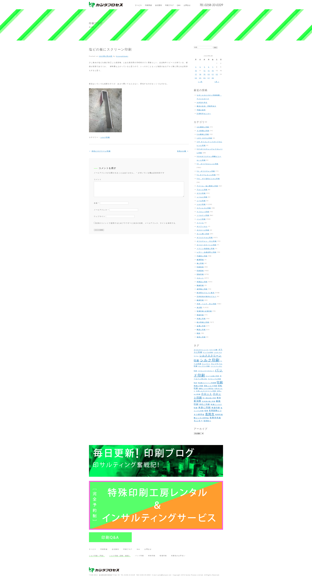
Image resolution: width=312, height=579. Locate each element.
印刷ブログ (169, 5)
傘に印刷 (200, 263)
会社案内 (158, 5)
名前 (96, 203)
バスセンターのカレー (206, 371)
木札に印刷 (204, 404)
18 (200, 74)
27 (209, 78)
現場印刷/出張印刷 (204, 311)
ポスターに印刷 (203, 230)
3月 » (217, 82)
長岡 (206, 411)
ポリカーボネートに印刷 (206, 245)
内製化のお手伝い (178, 556)
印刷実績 (148, 5)
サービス (138, 5)
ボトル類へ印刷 (203, 234)
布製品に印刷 (202, 282)
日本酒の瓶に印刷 (208, 401)
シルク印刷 (105, 137)
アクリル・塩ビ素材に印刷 (207, 186)
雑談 (198, 333)
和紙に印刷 (198, 386)
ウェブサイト (99, 216)
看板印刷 (200, 315)
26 (204, 78)
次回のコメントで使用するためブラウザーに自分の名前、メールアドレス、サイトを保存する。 (136, 223)
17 (196, 74)
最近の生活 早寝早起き (206, 106)
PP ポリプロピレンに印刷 (207, 164)
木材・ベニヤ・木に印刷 (206, 304)
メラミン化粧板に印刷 (205, 248)
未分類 (199, 307)
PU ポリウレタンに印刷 (206, 175)
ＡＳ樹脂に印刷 (203, 131)
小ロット (200, 278)
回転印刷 (200, 274)
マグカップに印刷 (214, 379)
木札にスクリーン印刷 (101, 151)
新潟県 (197, 401)
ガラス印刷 (201, 193)
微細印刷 (200, 285)
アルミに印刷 (202, 189)
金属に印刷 (201, 326)
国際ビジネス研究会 (206, 388)
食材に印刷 (201, 337)
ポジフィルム (202, 226)
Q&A (178, 5)
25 (200, 78)
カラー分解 (213, 350)
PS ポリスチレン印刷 (206, 171)
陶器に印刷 (201, 329)
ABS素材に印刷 (203, 127)
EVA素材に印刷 (203, 134)
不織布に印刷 (202, 256)
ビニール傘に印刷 (212, 376)
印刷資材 (200, 271)
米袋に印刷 (201, 318)
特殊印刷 (151, 556)
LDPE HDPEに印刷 (204, 138)
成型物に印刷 (202, 289)
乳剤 (195, 383)
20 (209, 74)
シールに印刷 (202, 197)
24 (196, 78)
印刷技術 (200, 267)
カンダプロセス (106, 4)
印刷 (220, 382)
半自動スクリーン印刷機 (207, 383)
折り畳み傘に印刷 (209, 398)
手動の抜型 (201, 110)
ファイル (200, 223)
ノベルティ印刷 (203, 215)
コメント (97, 179)
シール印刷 (201, 201)
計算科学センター (204, 113)
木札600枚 (181, 151)
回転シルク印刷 (210, 386)
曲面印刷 (200, 300)
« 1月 (200, 82)
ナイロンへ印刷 (203, 212)
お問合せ (187, 5)
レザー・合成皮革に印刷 (206, 252)
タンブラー (206, 364)
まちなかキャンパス (201, 350)
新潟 (219, 398)
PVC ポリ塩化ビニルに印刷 (208, 178)
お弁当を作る (202, 102)
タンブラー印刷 (204, 366)
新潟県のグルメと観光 (205, 293)
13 (209, 71)
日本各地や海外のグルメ (206, 296)
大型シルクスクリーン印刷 (206, 391)
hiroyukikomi (122, 56)
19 (205, 74)
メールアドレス (101, 210)
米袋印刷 (215, 407)
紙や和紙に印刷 (203, 322)
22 (217, 74)
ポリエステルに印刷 (205, 237)
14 (213, 71)
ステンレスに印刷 (204, 208)
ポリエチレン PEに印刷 (207, 241)
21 (213, 74)
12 (204, 71)
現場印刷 (163, 556)
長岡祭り (207, 421)
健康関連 (200, 260)
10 (196, 71)
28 (213, 78)
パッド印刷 (201, 219)
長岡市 (210, 414)
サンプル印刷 (208, 352)
